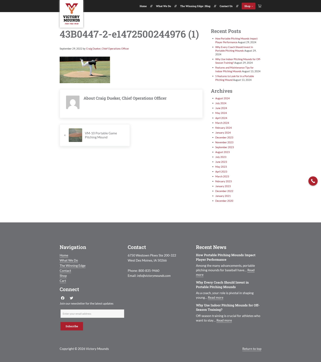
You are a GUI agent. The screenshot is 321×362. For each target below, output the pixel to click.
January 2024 (223, 132)
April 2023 (221, 171)
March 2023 (222, 176)
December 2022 (224, 191)
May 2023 (221, 166)
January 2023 (223, 186)
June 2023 (221, 161)
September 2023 (224, 147)
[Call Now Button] (313, 181)
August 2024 (222, 98)
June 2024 (221, 108)
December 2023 (224, 137)
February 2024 (223, 127)
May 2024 (221, 112)
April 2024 (221, 117)
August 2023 (222, 152)
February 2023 (223, 181)
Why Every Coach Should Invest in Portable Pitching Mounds (222, 284)
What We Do (69, 260)
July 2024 (220, 103)
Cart (63, 281)
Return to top (251, 349)
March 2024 (222, 122)
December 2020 (224, 200)
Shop (63, 276)
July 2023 (220, 156)
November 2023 (224, 142)
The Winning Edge (73, 265)
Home (64, 255)
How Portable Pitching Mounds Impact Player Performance (225, 257)
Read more (215, 297)
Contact (65, 270)
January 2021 (223, 195)
